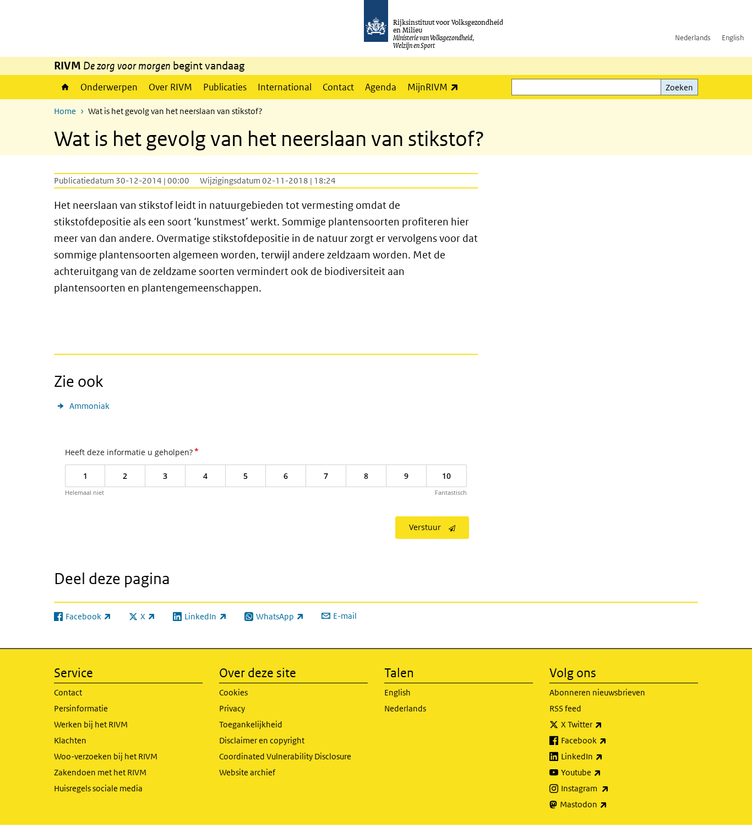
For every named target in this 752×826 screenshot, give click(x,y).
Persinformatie (81, 708)
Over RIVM (170, 87)
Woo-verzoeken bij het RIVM (105, 756)
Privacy (232, 708)
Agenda (380, 87)
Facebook (608, 740)
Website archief (247, 772)
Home (64, 87)
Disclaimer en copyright (261, 740)
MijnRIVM (435, 86)
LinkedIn (606, 756)
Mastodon (608, 803)
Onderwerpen (109, 87)
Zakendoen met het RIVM (100, 772)
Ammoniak (89, 406)
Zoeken (679, 87)
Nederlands (693, 37)
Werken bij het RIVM (91, 724)
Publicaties (225, 87)
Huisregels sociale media (98, 788)
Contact (338, 87)
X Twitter (606, 724)
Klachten (70, 740)
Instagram (609, 787)
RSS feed (565, 708)
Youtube (605, 772)
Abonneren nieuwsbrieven (597, 692)
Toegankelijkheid (250, 724)
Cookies (233, 692)
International (285, 87)
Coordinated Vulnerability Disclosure (285, 756)
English (733, 37)
